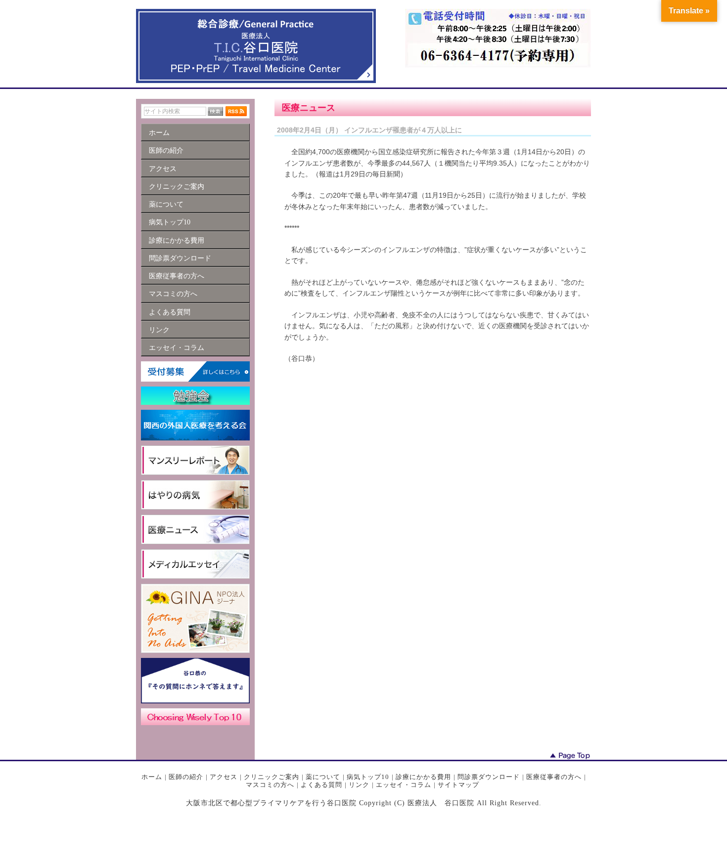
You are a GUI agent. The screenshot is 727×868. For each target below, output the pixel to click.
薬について (323, 777)
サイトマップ (458, 784)
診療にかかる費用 (423, 777)
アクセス (223, 777)
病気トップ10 (368, 777)
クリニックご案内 (271, 777)
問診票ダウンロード (488, 777)
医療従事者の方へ (554, 777)
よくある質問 (321, 784)
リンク (359, 784)
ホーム (151, 777)
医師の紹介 (186, 777)
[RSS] (236, 111)
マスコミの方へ (270, 784)
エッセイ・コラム (403, 784)
